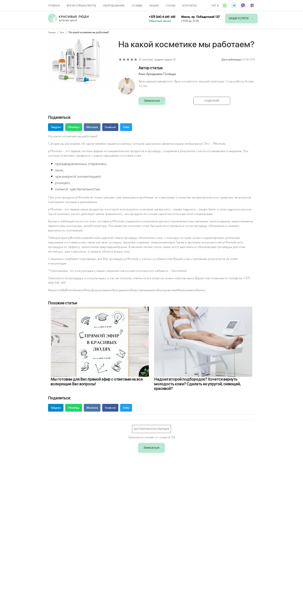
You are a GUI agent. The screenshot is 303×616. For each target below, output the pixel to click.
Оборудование (113, 5)
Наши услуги (238, 18)
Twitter (126, 127)
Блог (62, 32)
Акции (154, 5)
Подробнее (211, 101)
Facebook (110, 127)
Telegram (56, 127)
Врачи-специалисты (81, 5)
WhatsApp (73, 127)
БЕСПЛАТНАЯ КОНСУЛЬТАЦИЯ (151, 429)
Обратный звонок (160, 21)
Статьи (170, 5)
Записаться (152, 100)
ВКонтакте (92, 127)
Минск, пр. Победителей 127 (200, 17)
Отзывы (137, 5)
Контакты (189, 5)
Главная (54, 5)
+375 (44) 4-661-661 (162, 17)
